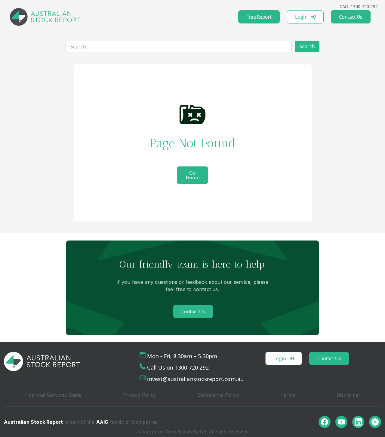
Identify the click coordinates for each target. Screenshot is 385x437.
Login (301, 17)
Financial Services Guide (53, 395)
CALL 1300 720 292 (359, 6)
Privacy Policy (139, 395)
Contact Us (350, 17)
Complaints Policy (218, 395)
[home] (44, 16)
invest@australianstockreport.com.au (195, 379)
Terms (287, 395)
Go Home (192, 175)
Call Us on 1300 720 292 (178, 367)
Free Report (259, 17)
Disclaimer (349, 395)
